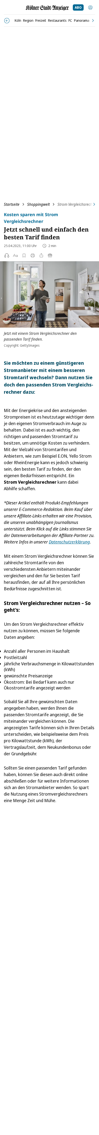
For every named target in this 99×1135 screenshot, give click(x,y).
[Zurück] (7, 21)
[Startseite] (47, 7)
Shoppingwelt (38, 204)
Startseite (11, 204)
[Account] (90, 7)
